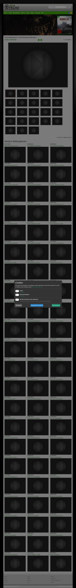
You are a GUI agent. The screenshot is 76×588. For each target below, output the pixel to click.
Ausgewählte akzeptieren (37, 305)
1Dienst (22, 292)
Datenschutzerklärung (37, 287)
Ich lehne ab (19, 305)
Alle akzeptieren (56, 305)
